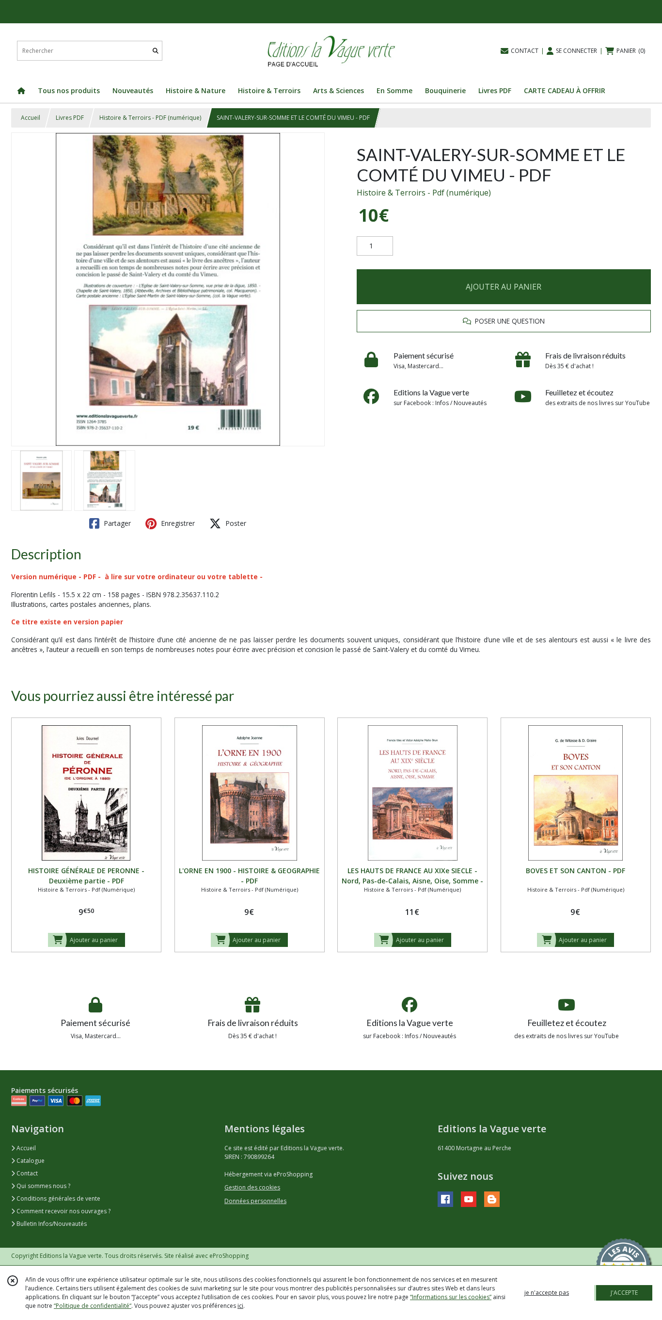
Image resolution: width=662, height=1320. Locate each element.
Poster (234, 523)
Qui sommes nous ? (42, 1186)
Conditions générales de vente (57, 1198)
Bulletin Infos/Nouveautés (51, 1224)
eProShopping (229, 1256)
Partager (116, 523)
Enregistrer (177, 523)
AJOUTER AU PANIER (503, 286)
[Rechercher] (155, 50)
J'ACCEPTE (624, 1292)
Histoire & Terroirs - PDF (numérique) (150, 118)
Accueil (30, 118)
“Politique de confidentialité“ (92, 1306)
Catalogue (30, 1161)
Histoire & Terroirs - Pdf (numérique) (424, 192)
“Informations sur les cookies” (450, 1297)
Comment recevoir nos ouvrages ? (62, 1211)
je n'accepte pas (546, 1292)
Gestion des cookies (252, 1187)
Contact (26, 1173)
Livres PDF (70, 118)
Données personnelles (255, 1201)
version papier (98, 621)
